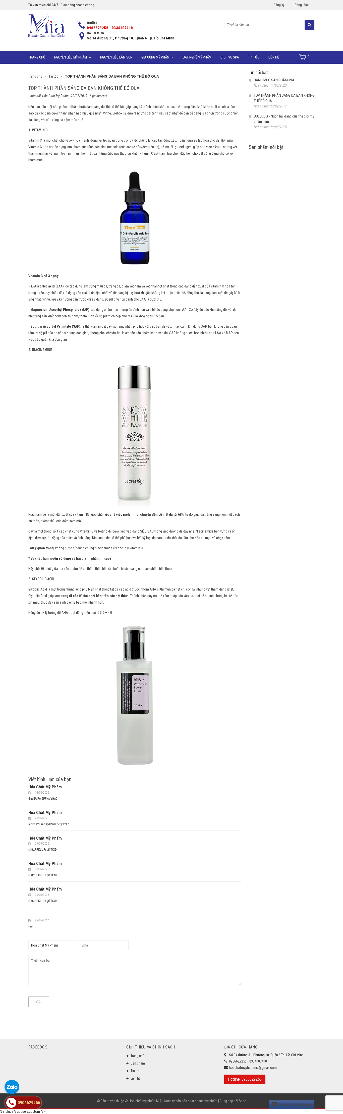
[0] (303, 57)
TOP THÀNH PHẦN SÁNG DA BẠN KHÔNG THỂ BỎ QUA (284, 98)
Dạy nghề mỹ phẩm (197, 57)
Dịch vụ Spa (229, 57)
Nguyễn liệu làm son (116, 57)
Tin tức (253, 57)
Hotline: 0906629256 (245, 1079)
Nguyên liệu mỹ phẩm (70, 57)
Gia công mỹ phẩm (155, 57)
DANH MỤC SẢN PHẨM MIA (274, 80)
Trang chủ (36, 57)
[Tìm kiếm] (309, 25)
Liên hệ (273, 57)
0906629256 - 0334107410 (110, 28)
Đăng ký (278, 5)
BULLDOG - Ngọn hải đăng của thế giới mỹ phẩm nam (284, 119)
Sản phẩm (138, 1063)
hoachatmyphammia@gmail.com (253, 1067)
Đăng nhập (302, 5)
